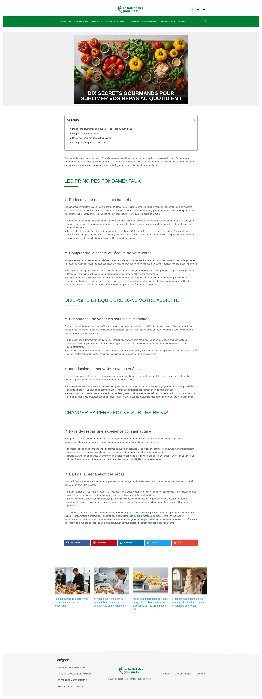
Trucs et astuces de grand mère (108, 21)
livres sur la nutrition (141, 516)
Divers (182, 21)
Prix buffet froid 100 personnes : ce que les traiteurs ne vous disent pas (72, 602)
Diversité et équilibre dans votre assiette (91, 138)
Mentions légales (183, 674)
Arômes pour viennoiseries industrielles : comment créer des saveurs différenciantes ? (110, 602)
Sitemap (201, 674)
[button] (205, 21)
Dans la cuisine (167, 21)
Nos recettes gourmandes (74, 21)
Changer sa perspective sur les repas (90, 142)
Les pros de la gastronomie (142, 21)
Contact (165, 674)
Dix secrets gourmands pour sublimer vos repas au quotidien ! (102, 129)
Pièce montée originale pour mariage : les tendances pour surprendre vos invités (188, 602)
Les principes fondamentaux (85, 133)
